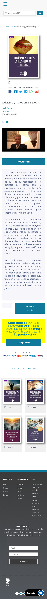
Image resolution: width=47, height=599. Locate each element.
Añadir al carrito (30, 308)
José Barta (7, 108)
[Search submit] (40, 13)
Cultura (13, 26)
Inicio (7, 26)
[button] (10, 91)
